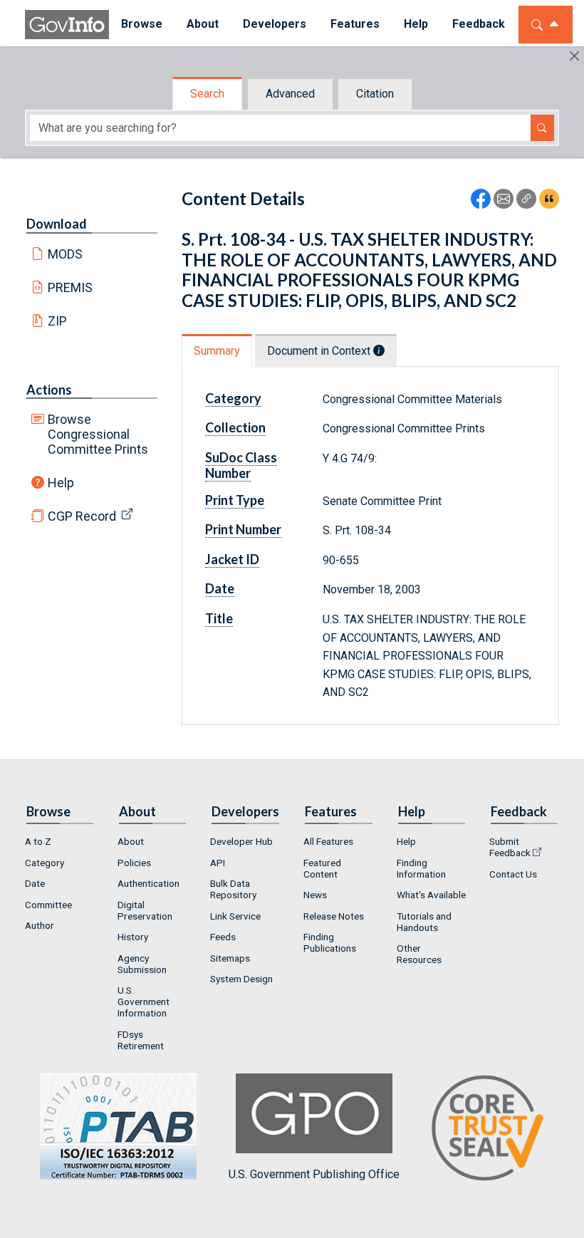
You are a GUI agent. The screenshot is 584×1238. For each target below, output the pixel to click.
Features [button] (355, 24)
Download (56, 224)
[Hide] (574, 56)
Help (61, 482)
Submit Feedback (510, 847)
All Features (328, 841)
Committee (48, 904)
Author (39, 925)
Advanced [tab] (290, 93)
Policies (134, 862)
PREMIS (70, 287)
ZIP (57, 320)
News (315, 894)
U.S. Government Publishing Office (314, 1174)
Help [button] (416, 24)
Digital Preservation (145, 910)
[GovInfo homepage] (67, 24)
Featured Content (322, 868)
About (131, 841)
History (133, 936)
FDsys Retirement (141, 1040)
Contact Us (513, 874)
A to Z (38, 841)
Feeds (223, 936)
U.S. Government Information (144, 1001)
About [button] (203, 24)
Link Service (235, 916)
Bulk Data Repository (233, 889)
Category (44, 862)
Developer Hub (241, 841)
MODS (65, 253)
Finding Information (421, 868)
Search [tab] (207, 93)
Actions (49, 389)
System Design (241, 978)
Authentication (148, 883)
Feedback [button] (478, 24)
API (217, 862)
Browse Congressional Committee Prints (98, 434)
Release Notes (333, 916)
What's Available (431, 894)
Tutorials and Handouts (424, 921)
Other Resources (419, 953)
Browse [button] (141, 24)
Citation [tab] (375, 93)
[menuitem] (141, 24)
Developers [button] (274, 24)
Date (35, 883)
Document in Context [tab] (320, 351)
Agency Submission (142, 963)
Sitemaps (230, 958)
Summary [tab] (217, 351)
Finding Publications (329, 942)
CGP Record (82, 516)
